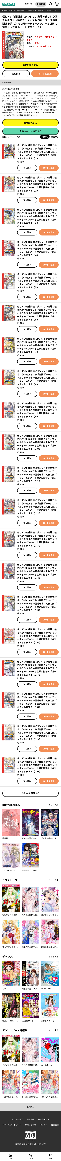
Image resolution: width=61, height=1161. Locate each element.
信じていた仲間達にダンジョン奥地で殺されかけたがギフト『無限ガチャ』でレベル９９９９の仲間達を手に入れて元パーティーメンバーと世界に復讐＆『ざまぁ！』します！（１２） (37, 507)
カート (30, 1158)
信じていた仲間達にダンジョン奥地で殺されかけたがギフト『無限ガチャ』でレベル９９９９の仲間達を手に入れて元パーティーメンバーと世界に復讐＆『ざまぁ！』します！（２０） (37, 765)
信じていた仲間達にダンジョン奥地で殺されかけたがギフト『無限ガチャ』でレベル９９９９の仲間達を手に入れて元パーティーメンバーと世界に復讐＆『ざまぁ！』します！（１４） (37, 571)
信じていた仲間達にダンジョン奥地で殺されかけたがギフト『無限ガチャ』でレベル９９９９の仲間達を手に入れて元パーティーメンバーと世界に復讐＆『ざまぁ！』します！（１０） (37, 442)
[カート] (57, 4)
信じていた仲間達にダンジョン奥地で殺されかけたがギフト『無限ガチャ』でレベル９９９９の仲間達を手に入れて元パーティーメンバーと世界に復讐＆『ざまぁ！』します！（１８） (37, 700)
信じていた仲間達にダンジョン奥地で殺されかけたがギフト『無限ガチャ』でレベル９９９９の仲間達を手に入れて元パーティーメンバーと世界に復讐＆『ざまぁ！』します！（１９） (37, 733)
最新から (55, 137)
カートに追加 (45, 73)
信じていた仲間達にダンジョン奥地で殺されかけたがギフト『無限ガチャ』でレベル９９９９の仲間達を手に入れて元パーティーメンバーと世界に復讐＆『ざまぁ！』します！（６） (37, 313)
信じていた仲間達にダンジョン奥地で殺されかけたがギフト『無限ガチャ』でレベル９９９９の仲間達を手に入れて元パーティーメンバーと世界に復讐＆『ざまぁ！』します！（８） (37, 378)
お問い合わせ (30, 1125)
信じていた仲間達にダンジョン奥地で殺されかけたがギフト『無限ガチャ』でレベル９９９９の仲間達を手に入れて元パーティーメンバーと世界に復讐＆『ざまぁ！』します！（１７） (37, 668)
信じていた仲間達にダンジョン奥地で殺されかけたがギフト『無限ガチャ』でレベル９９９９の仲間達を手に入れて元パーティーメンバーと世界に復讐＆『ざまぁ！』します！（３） (37, 216)
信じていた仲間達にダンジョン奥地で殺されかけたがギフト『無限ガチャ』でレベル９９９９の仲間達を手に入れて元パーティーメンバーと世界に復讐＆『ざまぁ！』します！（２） (37, 184)
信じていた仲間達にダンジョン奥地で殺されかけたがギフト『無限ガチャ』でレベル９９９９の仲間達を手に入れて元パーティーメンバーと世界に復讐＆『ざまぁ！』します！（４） (37, 248)
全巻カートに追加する (30, 131)
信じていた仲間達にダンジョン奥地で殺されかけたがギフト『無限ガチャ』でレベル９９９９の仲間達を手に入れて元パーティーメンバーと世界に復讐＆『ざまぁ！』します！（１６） (37, 636)
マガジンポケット (43, 46)
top (10, 1158)
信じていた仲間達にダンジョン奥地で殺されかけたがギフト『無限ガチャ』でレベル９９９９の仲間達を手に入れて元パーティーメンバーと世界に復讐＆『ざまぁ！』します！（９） (37, 410)
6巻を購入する (30, 65)
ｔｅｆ (29, 40)
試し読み (16, 73)
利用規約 (30, 1119)
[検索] (51, 4)
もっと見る (53, 805)
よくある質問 (17, 1119)
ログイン (29, 4)
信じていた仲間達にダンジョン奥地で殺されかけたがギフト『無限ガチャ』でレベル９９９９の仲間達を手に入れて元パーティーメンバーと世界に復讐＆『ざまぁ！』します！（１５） (37, 603)
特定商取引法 (43, 1119)
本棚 (50, 1158)
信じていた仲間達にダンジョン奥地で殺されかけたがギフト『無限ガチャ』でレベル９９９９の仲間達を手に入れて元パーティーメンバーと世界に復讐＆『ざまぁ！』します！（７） (37, 345)
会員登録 (41, 4)
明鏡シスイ (49, 37)
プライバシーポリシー (11, 1125)
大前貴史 (38, 37)
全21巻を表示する (30, 793)
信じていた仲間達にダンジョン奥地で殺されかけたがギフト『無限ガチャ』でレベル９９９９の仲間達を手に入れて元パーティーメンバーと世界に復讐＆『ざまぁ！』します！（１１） (37, 474)
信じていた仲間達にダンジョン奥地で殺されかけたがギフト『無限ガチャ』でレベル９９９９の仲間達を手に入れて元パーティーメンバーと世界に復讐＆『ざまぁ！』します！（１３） (37, 539)
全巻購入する (30, 122)
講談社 (37, 43)
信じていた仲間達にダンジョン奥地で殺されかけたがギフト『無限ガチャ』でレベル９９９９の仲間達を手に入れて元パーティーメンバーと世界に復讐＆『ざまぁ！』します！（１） (37, 152)
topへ (30, 1107)
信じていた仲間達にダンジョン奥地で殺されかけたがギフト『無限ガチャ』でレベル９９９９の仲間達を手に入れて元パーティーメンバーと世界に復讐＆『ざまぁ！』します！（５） (37, 281)
